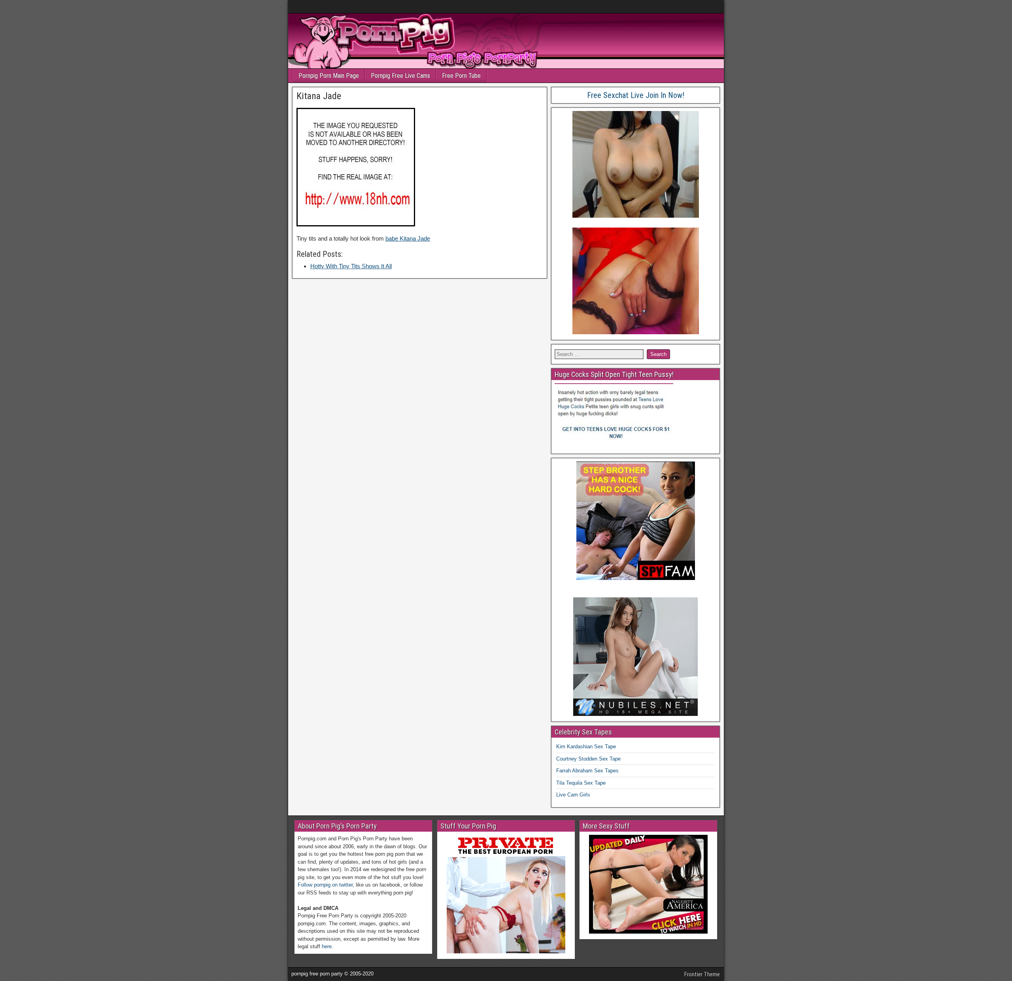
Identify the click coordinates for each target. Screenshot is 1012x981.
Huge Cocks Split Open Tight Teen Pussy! (614, 374)
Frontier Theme (702, 974)
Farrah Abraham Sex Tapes (587, 771)
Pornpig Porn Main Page (328, 75)
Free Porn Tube (461, 75)
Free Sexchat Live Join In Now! (635, 95)
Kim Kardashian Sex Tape (586, 746)
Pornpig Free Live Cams (400, 75)
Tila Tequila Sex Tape (581, 783)
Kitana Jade (318, 96)
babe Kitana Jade (407, 238)
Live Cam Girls (573, 795)
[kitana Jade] (355, 224)
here (327, 946)
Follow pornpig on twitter (325, 885)
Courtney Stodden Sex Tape (588, 759)
